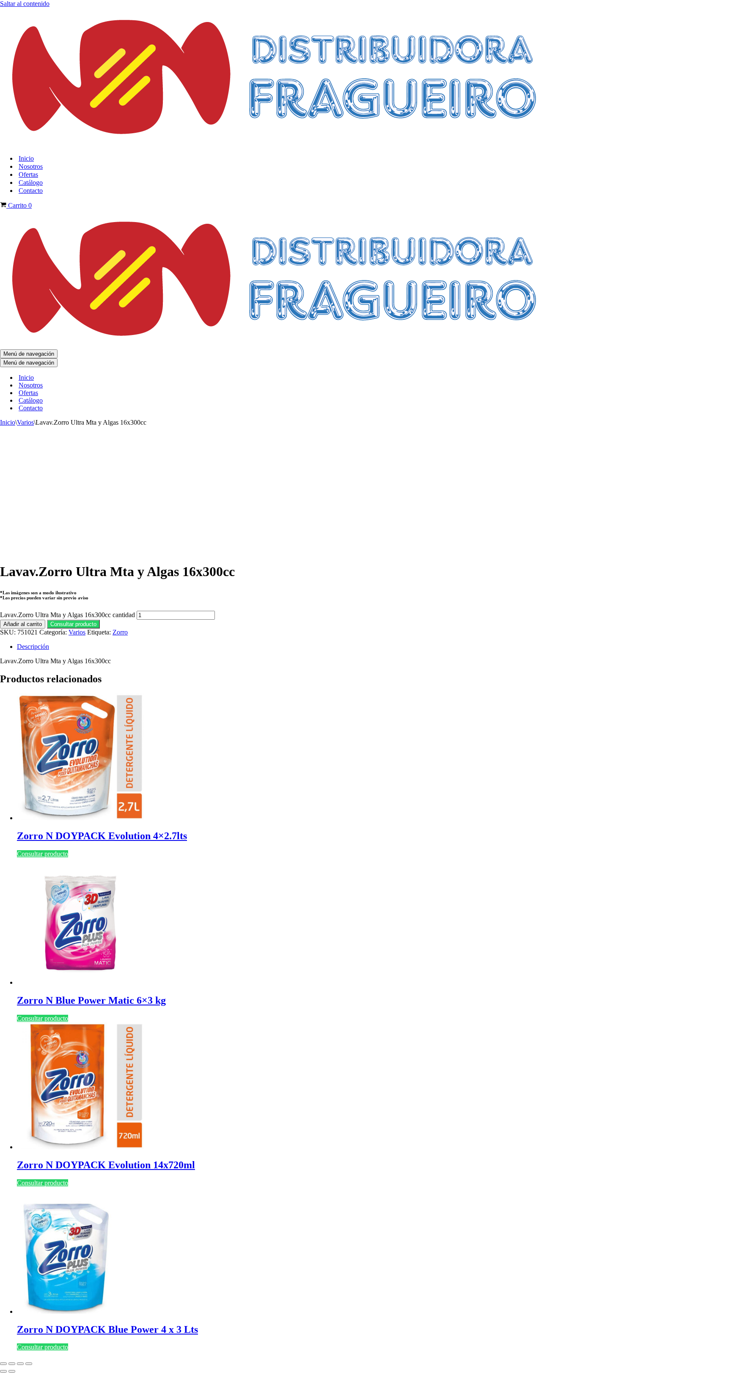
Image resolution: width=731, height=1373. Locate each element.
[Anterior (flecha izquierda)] (3, 1371)
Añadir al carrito (22, 624)
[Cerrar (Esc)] (28, 1363)
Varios (25, 422)
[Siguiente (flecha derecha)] (11, 1371)
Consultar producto (73, 624)
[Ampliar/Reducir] (3, 1363)
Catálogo (31, 182)
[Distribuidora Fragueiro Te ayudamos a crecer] (276, 143)
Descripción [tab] (33, 646)
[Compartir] (20, 1363)
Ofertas (28, 174)
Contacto (31, 190)
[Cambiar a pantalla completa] (11, 1363)
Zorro (120, 632)
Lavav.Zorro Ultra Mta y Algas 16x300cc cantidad (67, 614)
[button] (73, 623)
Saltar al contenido (24, 3)
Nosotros (31, 166)
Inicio (26, 158)
